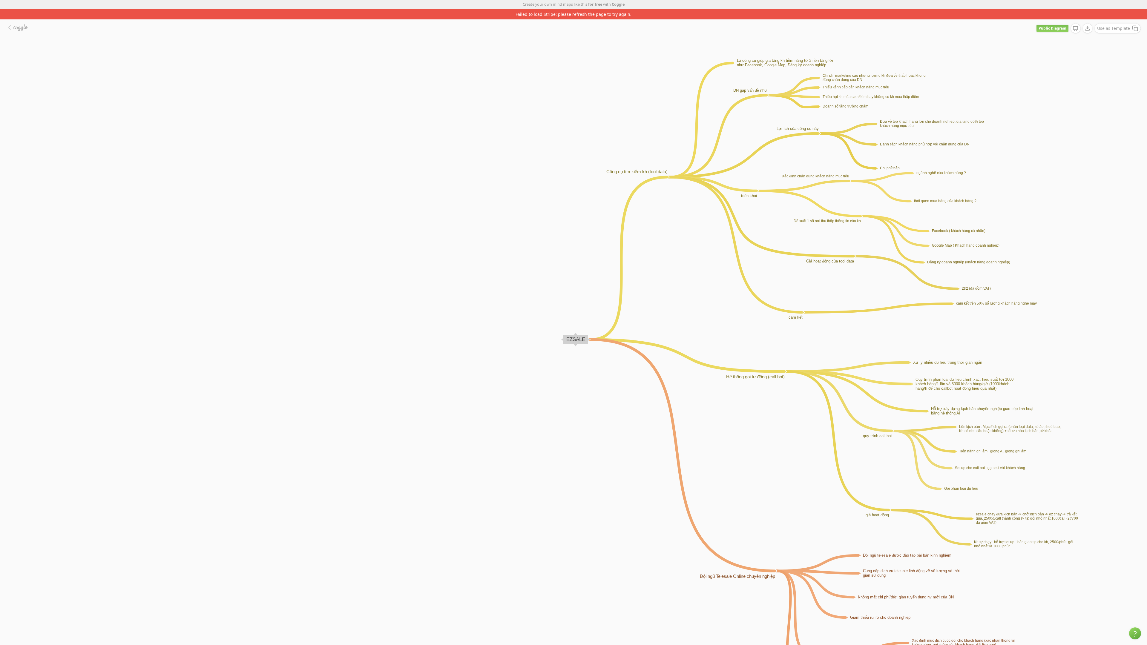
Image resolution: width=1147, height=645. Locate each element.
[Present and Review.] (1075, 18)
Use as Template (1113, 18)
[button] (1135, 633)
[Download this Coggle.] (1087, 18)
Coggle (618, 4)
